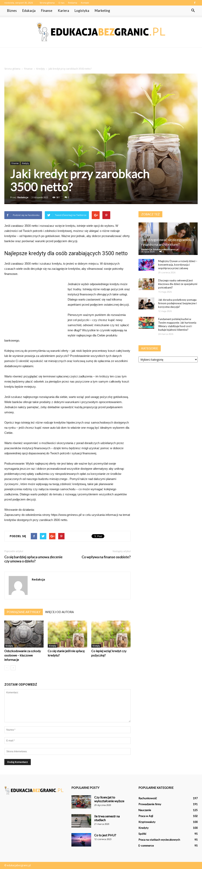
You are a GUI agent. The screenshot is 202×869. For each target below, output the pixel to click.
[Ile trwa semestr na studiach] (81, 821)
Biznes (12, 10)
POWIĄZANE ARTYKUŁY (23, 612)
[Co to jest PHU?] (81, 840)
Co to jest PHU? (105, 835)
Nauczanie (144, 810)
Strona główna (47, 2)
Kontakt (85, 2)
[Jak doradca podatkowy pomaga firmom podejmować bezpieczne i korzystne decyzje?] (146, 303)
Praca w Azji (145, 816)
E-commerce (146, 845)
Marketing (102, 10)
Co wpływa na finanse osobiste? (106, 557)
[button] (193, 10)
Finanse (46, 10)
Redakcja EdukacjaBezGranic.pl (160, 249)
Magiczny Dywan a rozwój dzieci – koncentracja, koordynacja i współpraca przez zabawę (177, 264)
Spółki (142, 833)
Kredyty (25, 163)
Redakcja (22, 197)
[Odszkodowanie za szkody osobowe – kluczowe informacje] (24, 634)
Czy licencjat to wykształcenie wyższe (109, 799)
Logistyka (82, 10)
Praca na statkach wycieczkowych (159, 839)
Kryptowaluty (146, 821)
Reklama (72, 2)
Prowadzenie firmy (149, 804)
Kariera (63, 10)
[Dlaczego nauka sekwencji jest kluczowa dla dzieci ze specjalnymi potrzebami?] (146, 284)
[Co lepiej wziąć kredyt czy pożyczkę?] (111, 634)
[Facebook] (195, 3)
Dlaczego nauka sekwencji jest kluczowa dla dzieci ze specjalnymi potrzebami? (177, 284)
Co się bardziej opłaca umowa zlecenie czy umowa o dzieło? (33, 559)
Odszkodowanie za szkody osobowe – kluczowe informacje (22, 655)
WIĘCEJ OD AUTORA (59, 612)
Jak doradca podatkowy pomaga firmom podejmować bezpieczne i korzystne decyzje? (177, 303)
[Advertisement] (101, 58)
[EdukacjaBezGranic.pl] (101, 31)
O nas (61, 2)
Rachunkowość (147, 798)
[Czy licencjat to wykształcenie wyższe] (81, 802)
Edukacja (29, 10)
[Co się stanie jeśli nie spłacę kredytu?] (67, 634)
